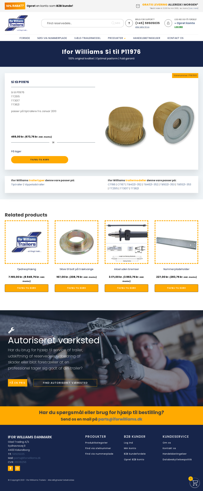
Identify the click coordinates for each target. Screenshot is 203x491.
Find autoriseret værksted (65, 383)
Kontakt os (169, 448)
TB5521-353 (184, 184)
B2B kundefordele (135, 454)
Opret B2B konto (134, 459)
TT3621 (135, 188)
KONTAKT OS (175, 38)
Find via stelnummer (98, 448)
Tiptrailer (17, 184)
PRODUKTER (115, 38)
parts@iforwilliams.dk (120, 419)
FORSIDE (25, 38)
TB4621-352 (151, 184)
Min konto (130, 448)
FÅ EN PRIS (18, 383)
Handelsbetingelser (175, 454)
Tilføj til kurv (39, 159)
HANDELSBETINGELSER (146, 38)
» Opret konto (184, 23)
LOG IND (178, 27)
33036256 (20, 462)
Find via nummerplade (99, 454)
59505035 (18, 454)
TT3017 (124, 188)
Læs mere (193, 8)
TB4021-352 (134, 184)
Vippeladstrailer (35, 184)
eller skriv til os (142, 27)
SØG (117, 23)
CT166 (111, 184)
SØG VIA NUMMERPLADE (52, 38)
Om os (167, 443)
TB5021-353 (167, 184)
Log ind (128, 443)
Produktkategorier (96, 443)
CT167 (121, 184)
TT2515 (113, 188)
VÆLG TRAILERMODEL (87, 38)
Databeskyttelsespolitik (177, 459)
